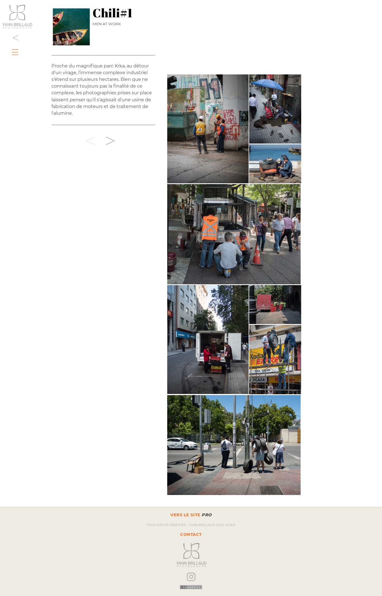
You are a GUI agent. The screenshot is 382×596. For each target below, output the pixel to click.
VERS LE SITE (190, 514)
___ (16, 47)
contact (191, 534)
